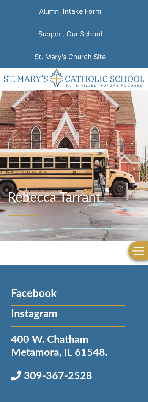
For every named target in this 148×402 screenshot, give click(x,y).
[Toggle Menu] (138, 250)
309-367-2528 (56, 376)
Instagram (34, 314)
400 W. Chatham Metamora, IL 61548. (59, 346)
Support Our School (70, 34)
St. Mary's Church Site (70, 57)
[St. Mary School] (74, 79)
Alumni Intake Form (70, 11)
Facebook (34, 293)
